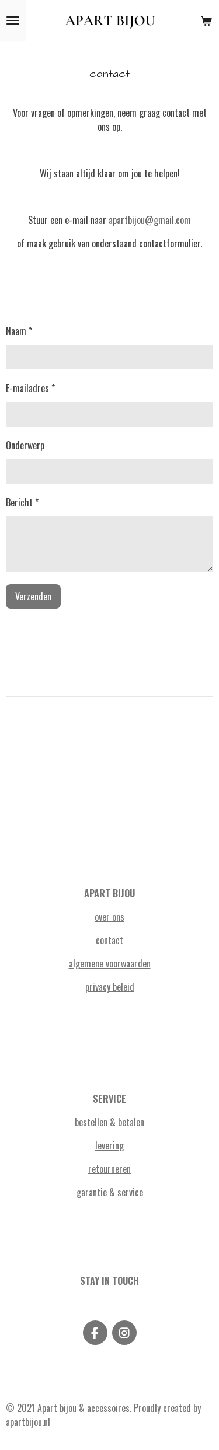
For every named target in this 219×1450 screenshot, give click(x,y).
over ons (109, 917)
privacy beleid (109, 987)
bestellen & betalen (109, 1122)
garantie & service (110, 1192)
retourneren (109, 1169)
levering (109, 1145)
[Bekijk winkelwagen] (206, 20)
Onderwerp (25, 445)
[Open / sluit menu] (13, 20)
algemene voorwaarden (110, 963)
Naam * (19, 331)
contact (109, 940)
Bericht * (22, 502)
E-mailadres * (30, 388)
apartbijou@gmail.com (150, 220)
